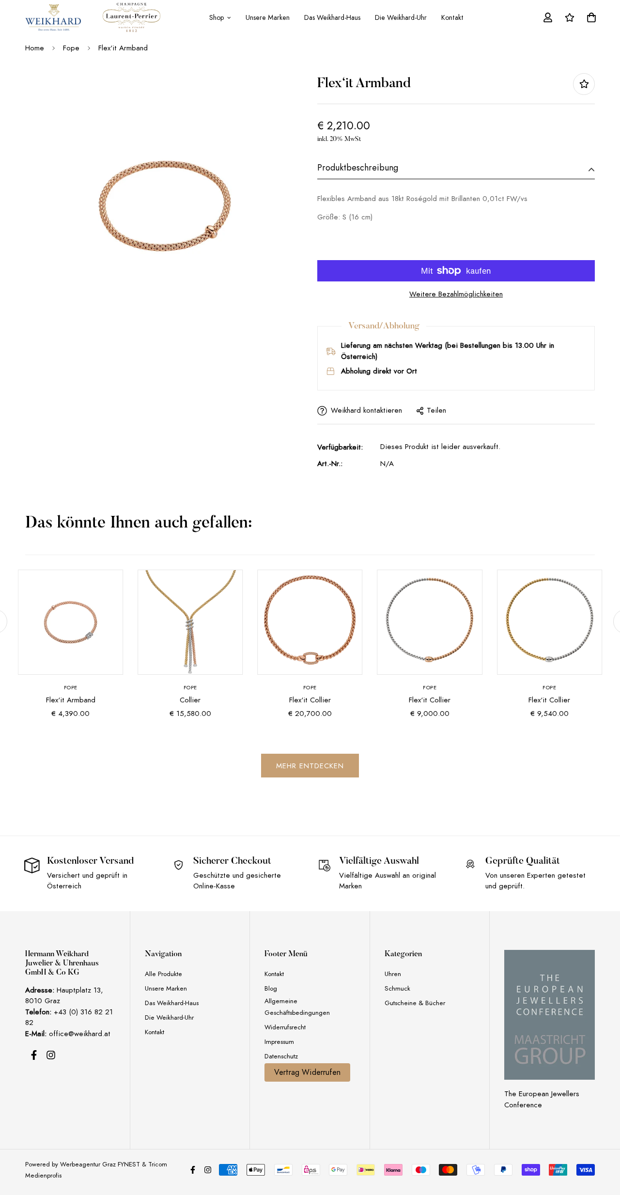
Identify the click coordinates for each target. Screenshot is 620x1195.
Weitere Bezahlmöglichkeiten (456, 294)
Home (34, 48)
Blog (270, 988)
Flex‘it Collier (310, 700)
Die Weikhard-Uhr (401, 17)
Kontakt (452, 17)
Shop (216, 17)
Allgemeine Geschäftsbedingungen (297, 1006)
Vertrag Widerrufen (307, 1072)
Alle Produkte (163, 973)
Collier (190, 700)
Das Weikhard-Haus (332, 17)
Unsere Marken (268, 17)
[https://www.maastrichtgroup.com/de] (549, 1015)
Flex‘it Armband (70, 700)
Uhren (393, 973)
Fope (71, 48)
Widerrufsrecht (285, 1027)
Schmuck (397, 988)
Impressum (279, 1041)
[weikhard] (53, 17)
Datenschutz (281, 1056)
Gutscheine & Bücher (415, 1003)
